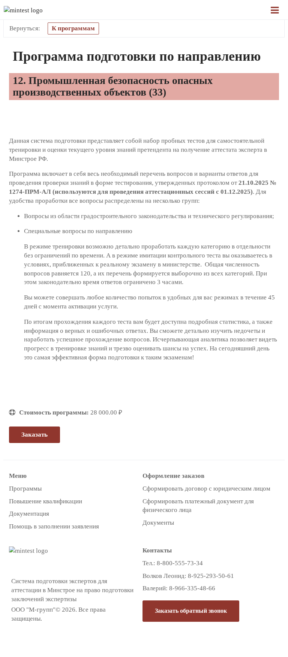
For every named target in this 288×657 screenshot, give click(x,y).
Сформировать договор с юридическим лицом (206, 488)
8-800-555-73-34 (180, 563)
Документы (158, 522)
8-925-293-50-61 (211, 575)
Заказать (34, 434)
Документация (29, 513)
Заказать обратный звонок (191, 611)
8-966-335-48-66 (192, 588)
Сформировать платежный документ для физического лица (198, 506)
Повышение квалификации (45, 501)
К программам (73, 28)
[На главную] (45, 10)
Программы (25, 488)
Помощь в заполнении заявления (54, 526)
